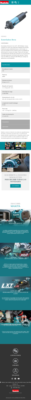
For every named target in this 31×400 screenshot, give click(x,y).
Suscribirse (15, 185)
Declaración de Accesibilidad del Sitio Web (15, 397)
